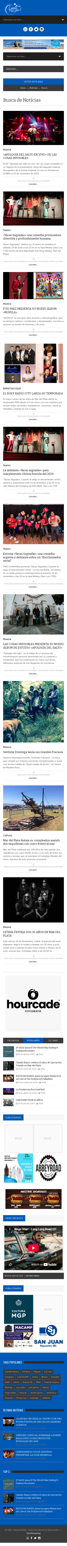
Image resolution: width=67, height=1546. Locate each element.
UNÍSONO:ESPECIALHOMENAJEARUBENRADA (31, 69)
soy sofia (20, 1387)
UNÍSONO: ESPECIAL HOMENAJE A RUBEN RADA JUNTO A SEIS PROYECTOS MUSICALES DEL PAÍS (38, 1438)
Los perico (34, 1387)
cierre (16, 1382)
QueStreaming (33, 1533)
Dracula (9, 1398)
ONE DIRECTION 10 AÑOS (29, 1100)
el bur (35, 1377)
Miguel (37, 1371)
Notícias (34, 88)
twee (7, 1382)
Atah (38, 1382)
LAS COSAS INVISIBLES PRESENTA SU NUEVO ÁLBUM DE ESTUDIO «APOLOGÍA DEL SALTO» (33, 645)
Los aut (47, 1371)
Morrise (8, 1387)
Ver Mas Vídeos (32, 1276)
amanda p (51, 1392)
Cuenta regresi (51, 1382)
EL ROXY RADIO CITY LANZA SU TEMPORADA (33, 393)
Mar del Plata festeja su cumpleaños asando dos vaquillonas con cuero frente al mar (31, 842)
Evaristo (55, 1377)
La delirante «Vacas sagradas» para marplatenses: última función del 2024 (28, 472)
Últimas (53, 1040)
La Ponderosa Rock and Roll (30, 1089)
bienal (46, 1387)
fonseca (26, 1371)
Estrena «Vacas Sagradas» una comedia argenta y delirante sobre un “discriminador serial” (32, 557)
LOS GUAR (23, 1377)
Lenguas (9, 1377)
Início (23, 88)
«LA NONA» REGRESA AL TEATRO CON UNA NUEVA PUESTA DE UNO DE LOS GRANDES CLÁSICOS (39, 1421)
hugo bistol (10, 1392)
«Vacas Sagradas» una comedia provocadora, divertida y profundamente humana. (32, 236)
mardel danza (12, 1371)
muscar (23, 1392)
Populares (33, 1040)
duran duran (37, 1392)
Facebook (13, 1040)
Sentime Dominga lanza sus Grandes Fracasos (33, 752)
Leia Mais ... (33, 184)
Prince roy (21, 1398)
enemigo (34, 1398)
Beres (44, 1377)
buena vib (27, 1382)
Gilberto (46, 1398)
